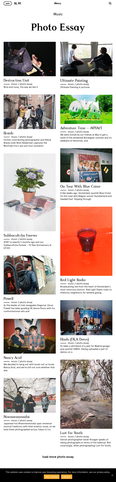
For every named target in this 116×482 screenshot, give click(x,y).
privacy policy (103, 472)
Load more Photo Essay (58, 457)
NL (15, 3)
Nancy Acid (13, 358)
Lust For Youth (71, 433)
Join (8, 3)
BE (19, 3)
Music (14, 84)
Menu (57, 3)
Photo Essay (26, 84)
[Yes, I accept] (112, 475)
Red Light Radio (73, 280)
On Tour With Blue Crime (80, 186)
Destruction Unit (16, 80)
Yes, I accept (51, 477)
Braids (8, 133)
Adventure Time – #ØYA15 (81, 128)
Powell (8, 298)
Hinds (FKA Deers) (74, 339)
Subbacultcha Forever (20, 235)
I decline (67, 477)
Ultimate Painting (74, 80)
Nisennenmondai (17, 417)
